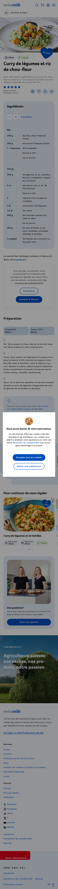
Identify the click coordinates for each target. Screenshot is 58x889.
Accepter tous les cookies (29, 458)
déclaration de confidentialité (26, 443)
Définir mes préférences (29, 466)
